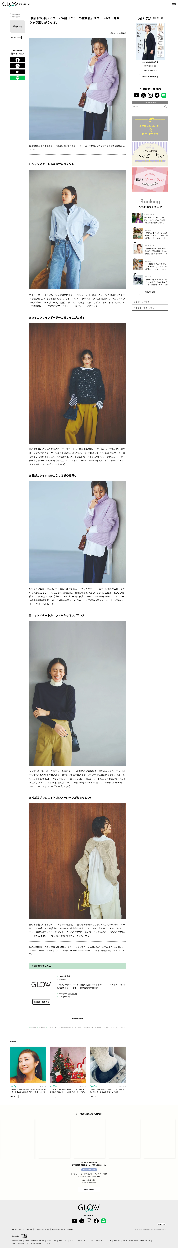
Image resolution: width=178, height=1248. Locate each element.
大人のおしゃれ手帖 (37, 1241)
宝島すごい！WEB (18, 1243)
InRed (27, 1241)
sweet (49, 1241)
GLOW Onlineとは (18, 1229)
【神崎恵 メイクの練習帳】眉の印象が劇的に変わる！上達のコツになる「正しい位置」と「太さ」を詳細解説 (28, 1092)
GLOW (109, 1241)
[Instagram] (150, 95)
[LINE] (17, 78)
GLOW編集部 (121, 33)
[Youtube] (136, 95)
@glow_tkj (72, 993)
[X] (17, 65)
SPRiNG (91, 1241)
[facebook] (17, 59)
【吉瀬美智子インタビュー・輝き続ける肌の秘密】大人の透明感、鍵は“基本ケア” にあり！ (156, 252)
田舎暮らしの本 (145, 1241)
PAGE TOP (161, 1224)
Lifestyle (93, 1086)
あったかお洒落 (16, 37)
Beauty (13, 1086)
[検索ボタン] (165, 106)
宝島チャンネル (17, 1241)
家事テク (93, 1096)
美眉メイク (14, 1096)
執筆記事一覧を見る (41, 1002)
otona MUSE (100, 1241)
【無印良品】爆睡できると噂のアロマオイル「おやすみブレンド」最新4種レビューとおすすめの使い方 (156, 283)
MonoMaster (133, 1241)
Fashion (53, 1086)
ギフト (52, 1096)
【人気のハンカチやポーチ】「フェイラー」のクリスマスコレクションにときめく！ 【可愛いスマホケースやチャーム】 (68, 1092)
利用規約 (70, 1229)
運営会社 (29, 1229)
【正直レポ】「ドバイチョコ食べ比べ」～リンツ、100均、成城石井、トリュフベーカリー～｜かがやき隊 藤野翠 (156, 237)
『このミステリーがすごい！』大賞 (38, 1243)
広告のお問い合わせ (58, 1229)
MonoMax (117, 1241)
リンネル (73, 1241)
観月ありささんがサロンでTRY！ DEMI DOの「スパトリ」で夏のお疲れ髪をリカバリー (156, 220)
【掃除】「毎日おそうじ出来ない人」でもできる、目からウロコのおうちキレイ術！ (107, 1090)
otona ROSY (82, 1241)
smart (125, 1241)
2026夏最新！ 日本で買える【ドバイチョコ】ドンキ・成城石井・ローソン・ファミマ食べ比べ (156, 268)
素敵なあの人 (63, 1241)
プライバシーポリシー (42, 1229)
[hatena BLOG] (17, 71)
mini (55, 1241)
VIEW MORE (150, 292)
